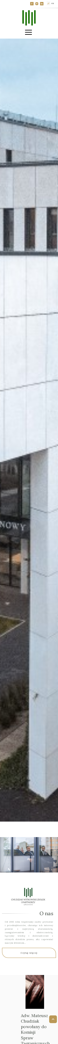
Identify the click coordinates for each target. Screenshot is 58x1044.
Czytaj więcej (29, 952)
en (52, 3)
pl (48, 3)
